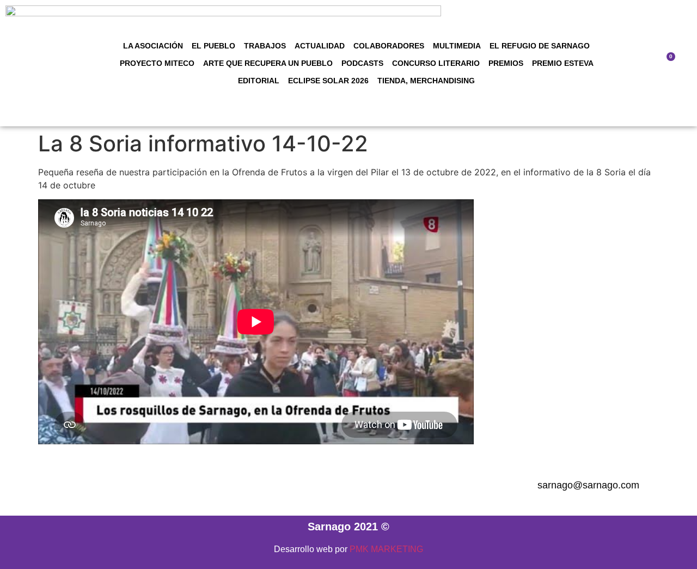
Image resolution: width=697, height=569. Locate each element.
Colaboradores (388, 45)
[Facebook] (273, 485)
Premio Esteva (563, 63)
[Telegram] (333, 485)
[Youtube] (393, 485)
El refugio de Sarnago (540, 45)
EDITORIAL (258, 80)
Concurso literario (436, 63)
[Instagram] (303, 485)
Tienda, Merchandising (426, 80)
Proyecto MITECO (157, 63)
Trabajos (265, 45)
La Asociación (153, 45)
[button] (638, 63)
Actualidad (320, 45)
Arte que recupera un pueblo (268, 63)
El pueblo (213, 45)
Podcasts (362, 63)
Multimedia (457, 45)
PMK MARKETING (386, 549)
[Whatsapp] (423, 485)
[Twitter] (363, 485)
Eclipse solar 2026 (328, 80)
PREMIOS (505, 63)
